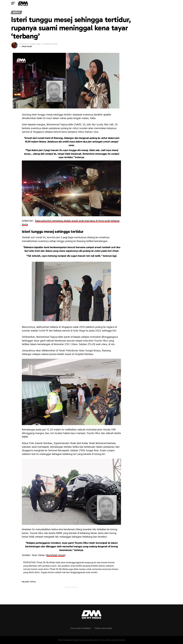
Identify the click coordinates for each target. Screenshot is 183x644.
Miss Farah (27, 46)
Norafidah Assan (55, 555)
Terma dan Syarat (103, 628)
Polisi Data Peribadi (81, 628)
